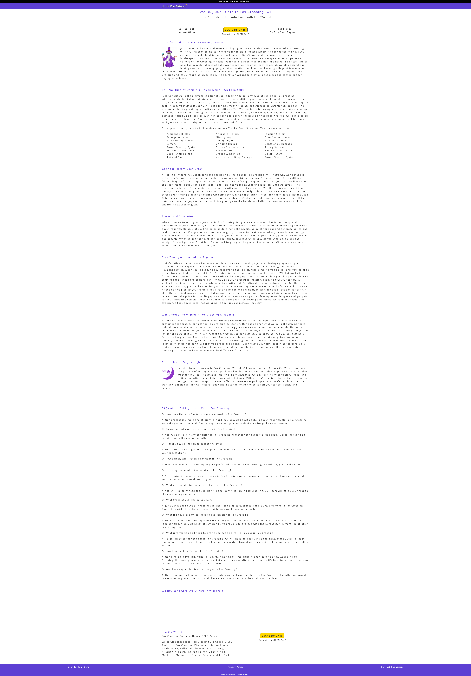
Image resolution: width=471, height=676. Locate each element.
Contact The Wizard (392, 667)
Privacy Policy (235, 667)
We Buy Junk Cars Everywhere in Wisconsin (192, 590)
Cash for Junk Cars (78, 667)
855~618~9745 (235, 29)
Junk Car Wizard (172, 632)
